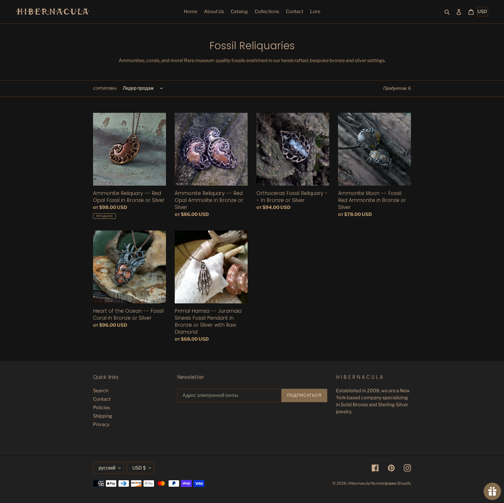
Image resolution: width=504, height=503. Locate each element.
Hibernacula (359, 483)
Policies (101, 407)
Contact (102, 399)
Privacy (101, 424)
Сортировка (105, 88)
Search (100, 390)
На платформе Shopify (391, 483)
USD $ (139, 468)
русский (107, 468)
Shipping (102, 416)
